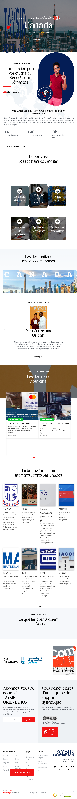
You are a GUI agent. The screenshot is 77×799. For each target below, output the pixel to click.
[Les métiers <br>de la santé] (19, 191)
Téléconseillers (45, 423)
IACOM (62, 573)
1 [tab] (28, 457)
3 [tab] (34, 457)
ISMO (24, 509)
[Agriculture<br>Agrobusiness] (38, 221)
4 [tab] (37, 458)
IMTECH (63, 509)
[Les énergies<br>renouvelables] (57, 221)
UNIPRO (7, 509)
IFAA (24, 573)
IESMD (43, 573)
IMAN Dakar (9, 573)
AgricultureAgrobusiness (38, 231)
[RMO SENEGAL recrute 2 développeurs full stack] (22, 406)
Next (40, 607)
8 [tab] (49, 457)
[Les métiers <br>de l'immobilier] (19, 221)
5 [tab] (40, 457)
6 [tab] (43, 457)
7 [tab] (46, 457)
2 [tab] (31, 457)
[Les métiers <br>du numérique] (38, 189)
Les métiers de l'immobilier (20, 231)
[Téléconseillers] (54, 406)
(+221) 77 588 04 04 (64, 766)
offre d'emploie (14, 419)
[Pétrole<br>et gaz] (57, 191)
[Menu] (73, 30)
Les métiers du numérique (38, 199)
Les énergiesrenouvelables (57, 231)
